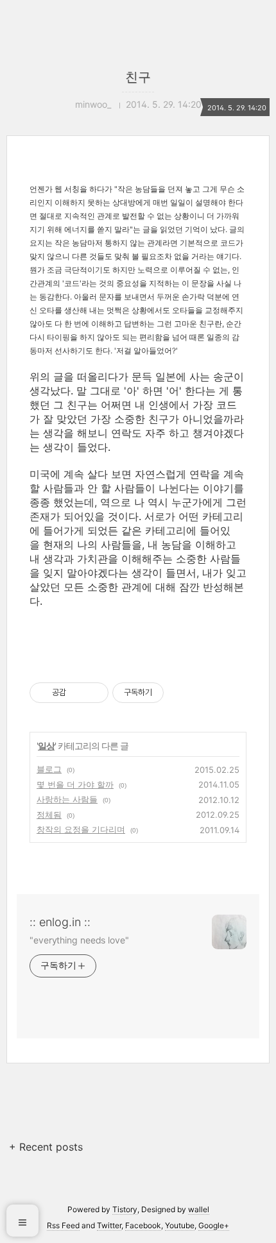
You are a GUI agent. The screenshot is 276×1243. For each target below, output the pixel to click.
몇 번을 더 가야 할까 (75, 784)
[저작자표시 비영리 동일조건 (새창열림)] (181, 693)
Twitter (109, 1225)
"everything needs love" (79, 939)
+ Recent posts (46, 1146)
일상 (46, 745)
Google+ (213, 1225)
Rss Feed (63, 1225)
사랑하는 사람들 (67, 799)
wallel (198, 1209)
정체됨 (49, 814)
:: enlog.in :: (60, 922)
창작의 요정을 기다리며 (81, 829)
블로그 (49, 769)
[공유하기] (78, 692)
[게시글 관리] (94, 692)
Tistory (124, 1209)
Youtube (179, 1225)
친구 (138, 77)
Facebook (143, 1225)
